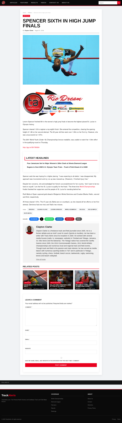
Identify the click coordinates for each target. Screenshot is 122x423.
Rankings (53, 411)
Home (24, 12)
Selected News (56, 282)
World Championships (87, 186)
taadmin (61, 288)
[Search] (118, 2)
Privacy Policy (92, 408)
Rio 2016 (82, 209)
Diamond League (55, 402)
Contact (90, 402)
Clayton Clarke (29, 30)
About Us (65, 2)
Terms (118, 419)
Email (79, 219)
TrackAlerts (8, 419)
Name (27, 330)
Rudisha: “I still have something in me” (84, 285)
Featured (24, 2)
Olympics (53, 405)
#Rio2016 (31, 209)
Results (34, 2)
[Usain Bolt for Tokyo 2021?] (35, 279)
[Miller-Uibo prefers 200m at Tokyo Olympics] (61, 279)
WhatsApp (49, 219)
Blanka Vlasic (42, 209)
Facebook (34, 219)
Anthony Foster (38, 288)
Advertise (90, 405)
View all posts (41, 259)
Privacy (114, 419)
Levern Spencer (56, 209)
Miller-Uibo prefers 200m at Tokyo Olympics (60, 285)
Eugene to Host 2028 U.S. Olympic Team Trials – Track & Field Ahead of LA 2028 (57, 167)
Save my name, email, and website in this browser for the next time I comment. (52, 361)
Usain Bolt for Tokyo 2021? (33, 285)
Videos (43, 2)
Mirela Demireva (70, 209)
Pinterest (69, 219)
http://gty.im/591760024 (31, 147)
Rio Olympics (92, 209)
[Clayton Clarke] (29, 230)
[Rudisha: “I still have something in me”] (87, 279)
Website (28, 348)
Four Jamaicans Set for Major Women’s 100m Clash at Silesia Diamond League (57, 163)
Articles (13, 2)
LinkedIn (59, 219)
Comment (28, 307)
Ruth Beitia (28, 213)
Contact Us (54, 2)
